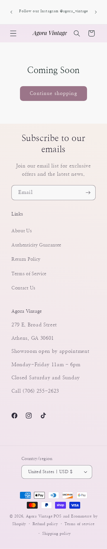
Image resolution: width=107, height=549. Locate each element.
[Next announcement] (96, 12)
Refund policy (45, 524)
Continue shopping (53, 93)
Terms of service (79, 524)
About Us (21, 231)
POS (57, 516)
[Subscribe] (88, 192)
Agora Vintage (39, 516)
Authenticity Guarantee (36, 245)
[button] (13, 33)
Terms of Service (29, 274)
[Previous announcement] (11, 12)
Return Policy (26, 259)
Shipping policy (56, 534)
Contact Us (23, 288)
